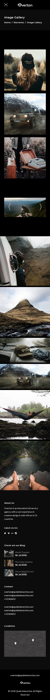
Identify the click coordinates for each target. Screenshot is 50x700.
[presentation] (9, 207)
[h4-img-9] (25, 465)
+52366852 (10, 599)
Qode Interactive (23, 691)
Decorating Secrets (24, 571)
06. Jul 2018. (21, 555)
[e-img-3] (25, 70)
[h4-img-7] (25, 376)
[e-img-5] (25, 157)
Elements (19, 22)
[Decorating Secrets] (9, 572)
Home (7, 22)
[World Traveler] (9, 553)
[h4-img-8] (25, 414)
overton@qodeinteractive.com (18, 591)
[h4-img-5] (25, 311)
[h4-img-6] (25, 350)
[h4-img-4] (25, 261)
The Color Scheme (24, 562)
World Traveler (22, 552)
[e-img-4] (25, 114)
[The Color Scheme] (9, 563)
